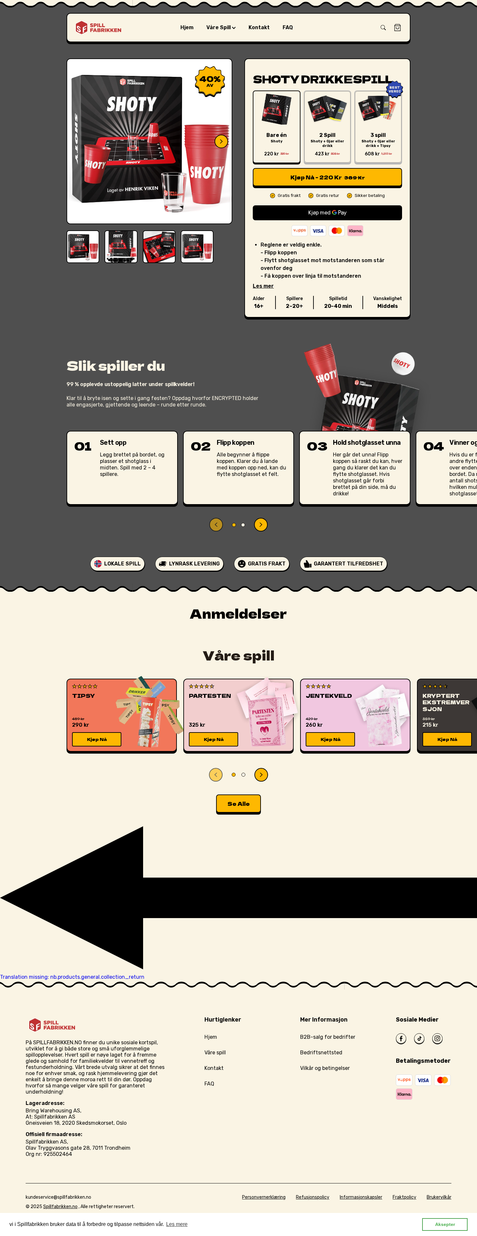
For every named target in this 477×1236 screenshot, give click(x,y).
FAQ (209, 1084)
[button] (383, 27)
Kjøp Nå (97, 739)
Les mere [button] (177, 1224)
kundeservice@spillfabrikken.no (58, 1197)
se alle (238, 803)
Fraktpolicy (404, 1197)
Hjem (210, 1037)
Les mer (263, 286)
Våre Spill (219, 27)
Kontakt (214, 1068)
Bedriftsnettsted (321, 1052)
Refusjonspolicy (312, 1197)
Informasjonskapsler (361, 1197)
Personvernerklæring (264, 1197)
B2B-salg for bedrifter (327, 1037)
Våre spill (215, 1052)
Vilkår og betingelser (325, 1068)
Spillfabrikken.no (60, 1206)
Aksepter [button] (445, 1224)
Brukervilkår (439, 1197)
